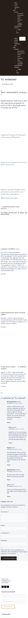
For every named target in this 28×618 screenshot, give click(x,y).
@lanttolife (6, 614)
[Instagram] (5, 587)
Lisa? (16, 108)
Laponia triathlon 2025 (10, 249)
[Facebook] (3, 587)
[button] (14, 35)
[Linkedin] (8, 587)
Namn (3, 525)
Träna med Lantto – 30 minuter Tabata (14, 368)
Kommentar (5, 512)
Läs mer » (3, 274)
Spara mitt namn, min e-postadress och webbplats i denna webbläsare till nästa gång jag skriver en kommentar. (14, 551)
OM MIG (14, 9)
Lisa (8, 484)
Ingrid (9, 447)
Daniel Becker (11, 470)
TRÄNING (16, 7)
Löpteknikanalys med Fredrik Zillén (13, 313)
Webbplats (4, 540)
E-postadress (5, 533)
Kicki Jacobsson (11, 401)
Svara (8, 422)
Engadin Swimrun (7, 101)
